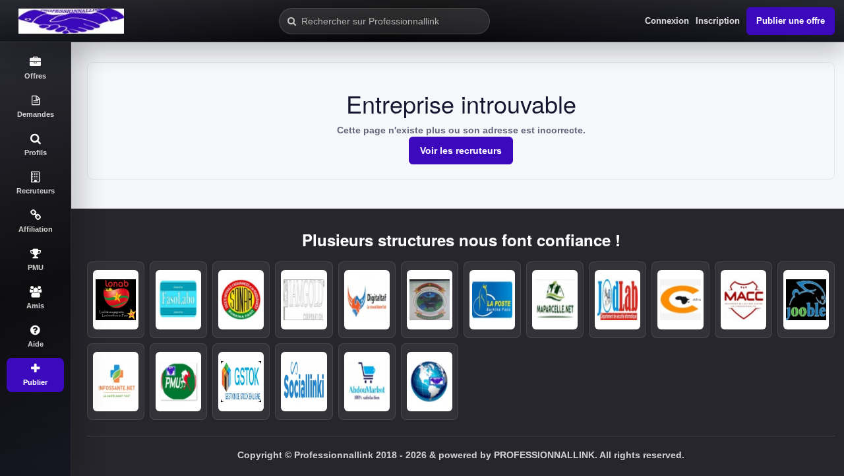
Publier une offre (790, 21)
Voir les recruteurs (461, 150)
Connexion (667, 21)
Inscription (718, 21)
